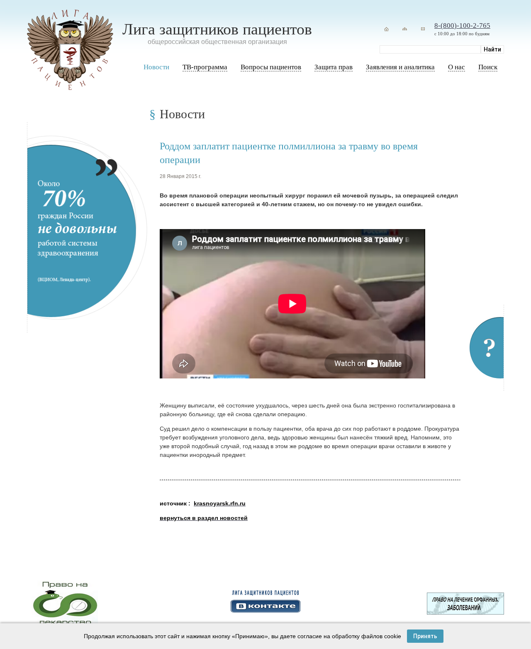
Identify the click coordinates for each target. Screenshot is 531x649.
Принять (425, 636)
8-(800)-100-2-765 (462, 25)
